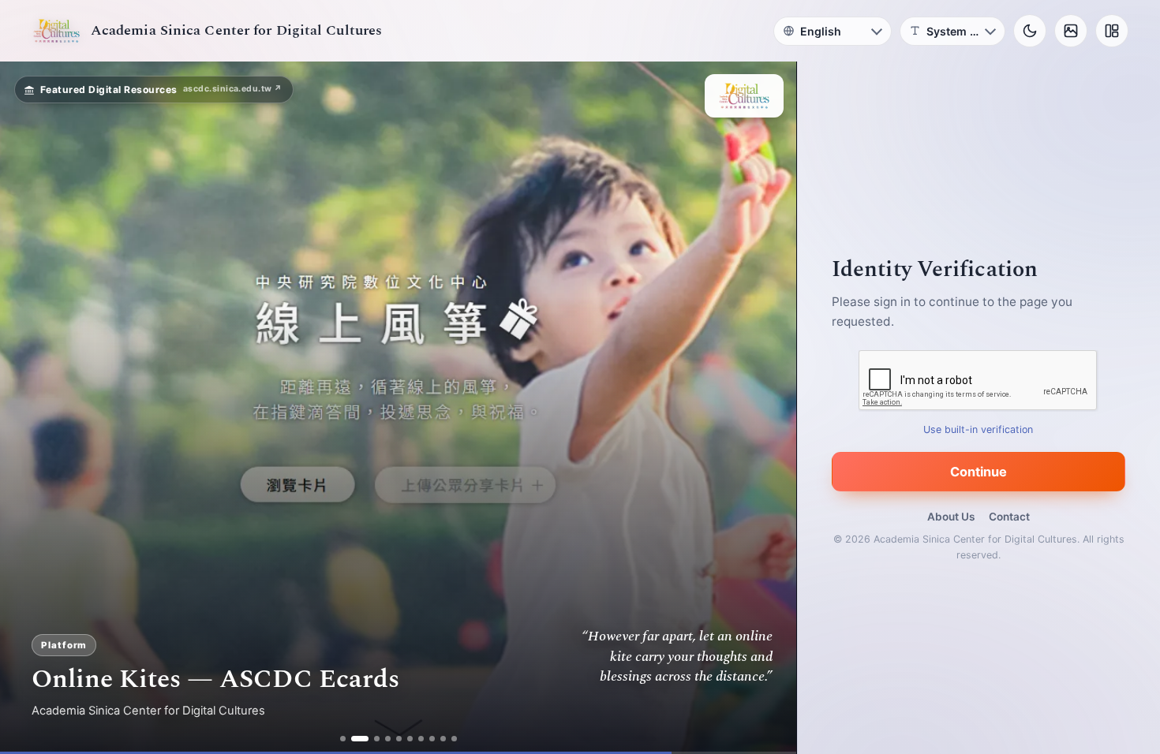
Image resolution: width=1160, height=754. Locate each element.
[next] (767, 407)
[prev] (28, 407)
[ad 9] (443, 738)
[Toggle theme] (1029, 30)
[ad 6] (410, 738)
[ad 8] (432, 738)
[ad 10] (454, 738)
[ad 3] (371, 738)
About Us (951, 516)
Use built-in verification (979, 429)
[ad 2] (354, 738)
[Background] (1070, 30)
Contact (1009, 516)
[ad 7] (421, 738)
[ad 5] (399, 738)
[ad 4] (388, 738)
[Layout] (1111, 30)
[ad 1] (343, 738)
